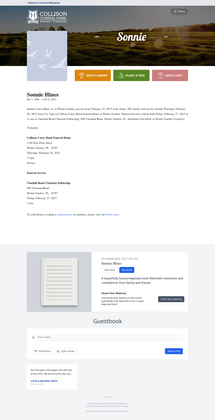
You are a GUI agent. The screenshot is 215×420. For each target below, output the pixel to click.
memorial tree (65, 214)
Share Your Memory (171, 299)
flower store (112, 214)
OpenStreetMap (111, 411)
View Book (109, 269)
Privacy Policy (99, 406)
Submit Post (174, 351)
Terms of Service (116, 406)
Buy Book (127, 269)
